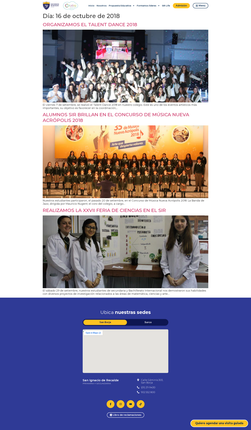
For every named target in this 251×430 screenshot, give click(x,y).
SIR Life (166, 5)
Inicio (91, 5)
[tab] (105, 322)
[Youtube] (131, 404)
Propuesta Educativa (120, 5)
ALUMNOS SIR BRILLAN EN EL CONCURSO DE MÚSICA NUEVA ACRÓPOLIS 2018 (116, 117)
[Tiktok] (141, 404)
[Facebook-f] (110, 404)
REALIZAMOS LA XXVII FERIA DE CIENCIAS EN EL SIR (104, 210)
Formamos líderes (146, 5)
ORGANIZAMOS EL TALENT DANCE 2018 (90, 24)
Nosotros (102, 5)
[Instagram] (120, 404)
